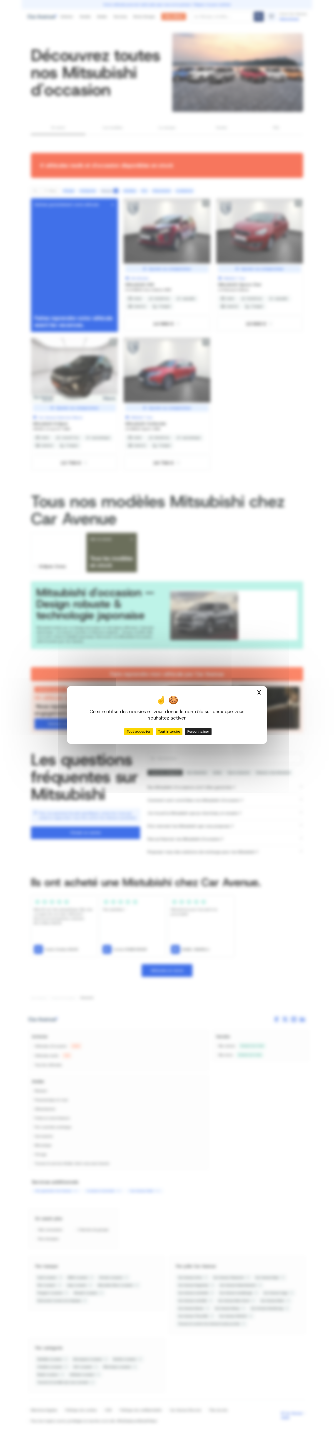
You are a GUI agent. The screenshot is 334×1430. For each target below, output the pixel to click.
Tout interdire (169, 731)
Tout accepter (139, 731)
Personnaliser (198, 731)
